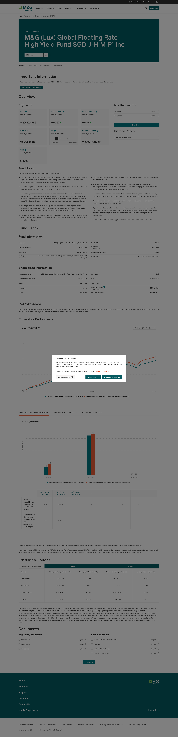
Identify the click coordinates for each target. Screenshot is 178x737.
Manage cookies (64, 377)
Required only (93, 377)
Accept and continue (112, 377)
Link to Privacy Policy (102, 371)
